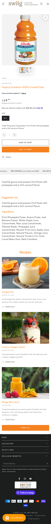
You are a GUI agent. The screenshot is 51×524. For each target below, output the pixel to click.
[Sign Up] (47, 463)
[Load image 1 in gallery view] (22, 70)
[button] (41, 4)
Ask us (23, 93)
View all (25, 428)
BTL (5, 118)
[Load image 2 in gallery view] (28, 70)
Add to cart (25, 142)
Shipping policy (33, 519)
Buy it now (25, 149)
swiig (21, 513)
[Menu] (3, 4)
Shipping (4, 103)
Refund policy (28, 515)
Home (4, 78)
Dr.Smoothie (7, 83)
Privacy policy (40, 515)
